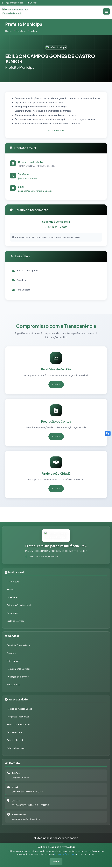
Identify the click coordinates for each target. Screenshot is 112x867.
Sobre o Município (15, 748)
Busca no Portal (15, 732)
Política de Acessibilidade (19, 708)
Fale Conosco (13, 661)
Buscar (33, 2)
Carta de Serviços (15, 621)
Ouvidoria (11, 653)
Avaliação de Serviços (18, 676)
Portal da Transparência (18, 645)
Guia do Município (15, 740)
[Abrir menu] (106, 11)
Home (8, 31)
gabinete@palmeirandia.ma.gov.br (35, 191)
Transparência (16, 2)
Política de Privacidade (65, 854)
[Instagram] (2, 3)
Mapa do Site (13, 684)
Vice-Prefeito (13, 597)
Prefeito (11, 589)
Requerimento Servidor (18, 668)
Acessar (56, 384)
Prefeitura (20, 31)
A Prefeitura (13, 581)
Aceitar (56, 861)
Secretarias (12, 613)
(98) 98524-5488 (27, 178)
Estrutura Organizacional (19, 605)
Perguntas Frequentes (18, 716)
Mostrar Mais (57, 130)
